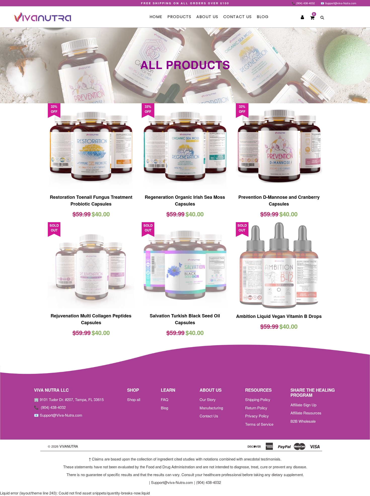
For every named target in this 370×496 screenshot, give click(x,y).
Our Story (208, 399)
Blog (263, 17)
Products (179, 17)
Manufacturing (211, 407)
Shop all (133, 399)
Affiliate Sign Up (303, 404)
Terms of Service (259, 424)
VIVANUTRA (68, 446)
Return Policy (256, 407)
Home (156, 17)
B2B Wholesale (303, 421)
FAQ (164, 399)
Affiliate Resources (305, 412)
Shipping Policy (257, 399)
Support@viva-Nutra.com (172, 482)
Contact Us (237, 17)
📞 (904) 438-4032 (303, 3)
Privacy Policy (257, 415)
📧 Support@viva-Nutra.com (338, 3)
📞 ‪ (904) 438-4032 (50, 407)
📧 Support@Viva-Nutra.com (58, 415)
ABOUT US (207, 17)
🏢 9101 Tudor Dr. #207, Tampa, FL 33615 (69, 399)
